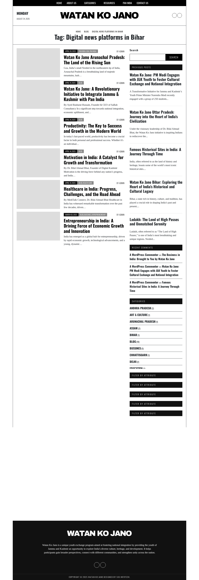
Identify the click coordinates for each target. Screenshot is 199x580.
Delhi (133, 362)
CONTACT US (142, 3)
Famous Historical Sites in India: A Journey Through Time (155, 151)
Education (136, 368)
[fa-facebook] (174, 15)
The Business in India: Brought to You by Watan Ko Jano (155, 257)
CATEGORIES (90, 3)
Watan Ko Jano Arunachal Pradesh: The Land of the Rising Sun (94, 60)
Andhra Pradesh (140, 308)
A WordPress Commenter (144, 255)
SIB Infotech (123, 577)
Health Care (87, 183)
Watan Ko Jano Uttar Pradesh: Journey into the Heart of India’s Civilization (154, 116)
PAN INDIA (127, 3)
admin (121, 51)
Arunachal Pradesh (142, 321)
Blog (80, 82)
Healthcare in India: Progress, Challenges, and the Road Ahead (92, 191)
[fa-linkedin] (179, 15)
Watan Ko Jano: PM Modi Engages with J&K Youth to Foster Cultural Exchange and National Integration (155, 79)
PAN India (82, 51)
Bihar (133, 335)
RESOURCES (109, 3)
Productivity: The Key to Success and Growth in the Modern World (93, 128)
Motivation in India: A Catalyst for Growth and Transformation (94, 160)
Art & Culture (139, 315)
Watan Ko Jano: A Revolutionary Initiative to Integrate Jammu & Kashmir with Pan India (92, 93)
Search (134, 50)
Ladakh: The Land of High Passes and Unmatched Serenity (154, 222)
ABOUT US (71, 3)
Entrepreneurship (99, 214)
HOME (59, 3)
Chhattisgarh (138, 355)
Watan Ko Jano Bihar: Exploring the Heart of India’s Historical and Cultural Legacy (156, 186)
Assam (134, 328)
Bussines (87, 214)
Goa (87, 51)
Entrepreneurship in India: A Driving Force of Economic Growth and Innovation (94, 225)
